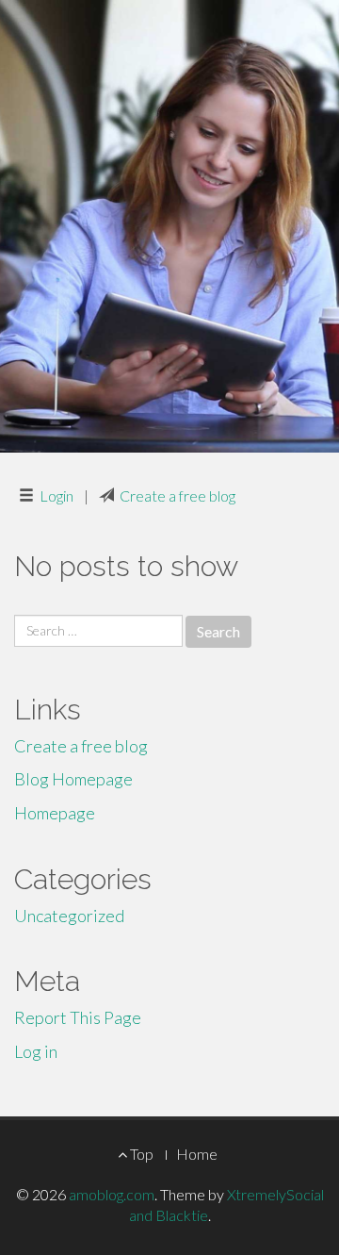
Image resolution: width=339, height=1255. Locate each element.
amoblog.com (111, 1194)
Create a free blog (177, 495)
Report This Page (77, 1017)
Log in (35, 1051)
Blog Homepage (73, 778)
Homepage (54, 812)
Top (140, 1154)
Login (56, 495)
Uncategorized (69, 915)
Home (197, 1154)
